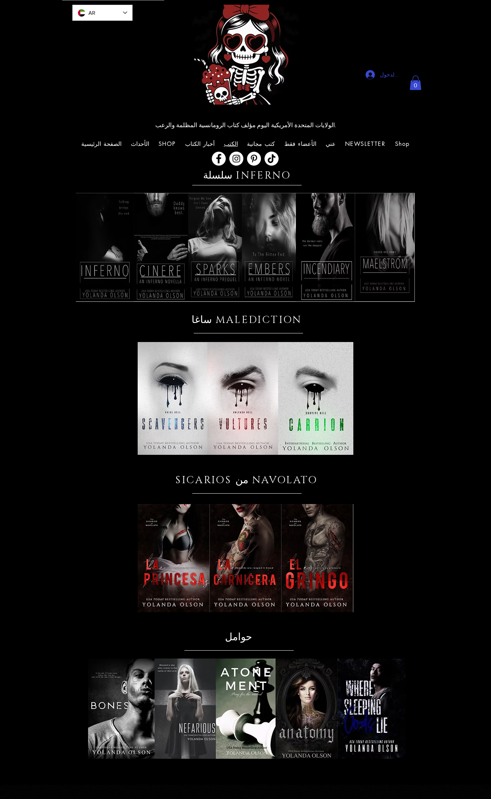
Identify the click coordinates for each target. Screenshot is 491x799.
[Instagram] (236, 159)
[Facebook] (219, 159)
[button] (415, 82)
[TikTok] (272, 159)
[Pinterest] (254, 159)
